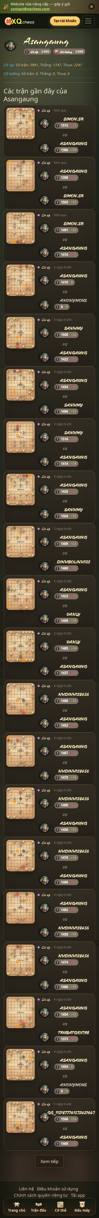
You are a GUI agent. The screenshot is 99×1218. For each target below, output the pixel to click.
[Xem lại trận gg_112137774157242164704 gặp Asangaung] (21, 1117)
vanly (73, 614)
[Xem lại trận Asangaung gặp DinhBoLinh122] (21, 541)
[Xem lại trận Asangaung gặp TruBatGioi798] (21, 1012)
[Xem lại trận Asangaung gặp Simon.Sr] (21, 176)
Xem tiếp (49, 1161)
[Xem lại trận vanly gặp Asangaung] (21, 646)
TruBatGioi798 (73, 1032)
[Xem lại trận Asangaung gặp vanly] (21, 594)
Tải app (78, 1195)
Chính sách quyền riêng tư (41, 1195)
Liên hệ (26, 1189)
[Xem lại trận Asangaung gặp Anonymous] (21, 280)
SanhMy (73, 328)
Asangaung (73, 143)
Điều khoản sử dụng (57, 1189)
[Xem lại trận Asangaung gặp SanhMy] (21, 385)
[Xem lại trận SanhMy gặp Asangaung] (21, 332)
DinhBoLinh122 (73, 561)
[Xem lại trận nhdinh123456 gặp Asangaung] (21, 699)
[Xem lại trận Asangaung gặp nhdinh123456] (21, 751)
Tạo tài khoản (65, 20)
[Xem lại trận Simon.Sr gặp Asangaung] (21, 123)
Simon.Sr (73, 119)
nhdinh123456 (73, 694)
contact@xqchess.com (30, 8)
